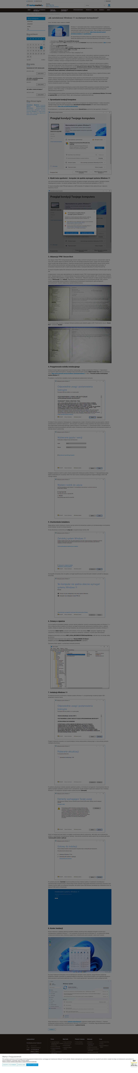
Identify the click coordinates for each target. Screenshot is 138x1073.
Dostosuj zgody (21, 1064)
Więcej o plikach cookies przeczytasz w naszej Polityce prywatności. (19, 1061)
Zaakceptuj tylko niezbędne (9, 1064)
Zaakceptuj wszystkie (32, 1064)
